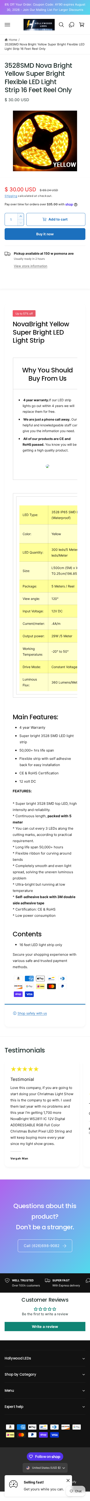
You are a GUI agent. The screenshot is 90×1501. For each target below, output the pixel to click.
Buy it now (45, 234)
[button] (7, 25)
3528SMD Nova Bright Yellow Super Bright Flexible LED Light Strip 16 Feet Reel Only (44, 46)
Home (13, 39)
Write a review (45, 1326)
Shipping (11, 196)
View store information (30, 266)
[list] (45, 1114)
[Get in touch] (71, 25)
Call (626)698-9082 (42, 1245)
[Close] (68, 1480)
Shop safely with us (32, 1013)
